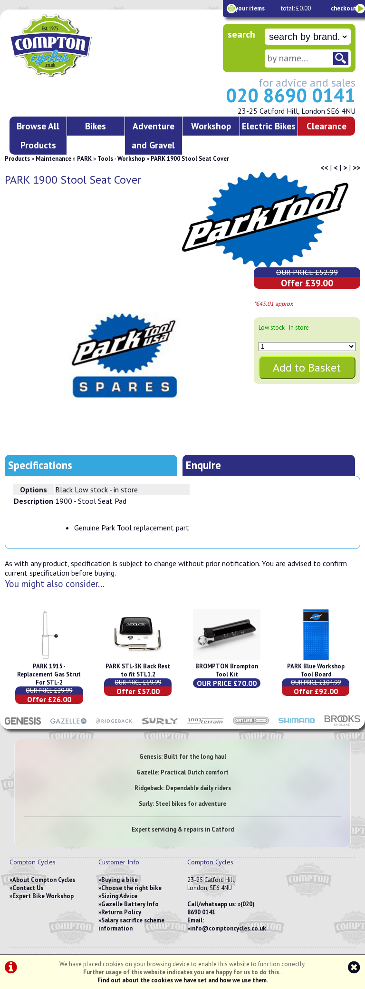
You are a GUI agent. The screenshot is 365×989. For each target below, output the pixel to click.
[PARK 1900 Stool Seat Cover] (123, 356)
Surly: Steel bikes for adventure (182, 804)
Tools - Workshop (121, 159)
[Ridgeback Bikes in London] (114, 724)
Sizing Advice (119, 896)
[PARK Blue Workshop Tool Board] (315, 658)
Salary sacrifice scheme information (131, 924)
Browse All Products (38, 135)
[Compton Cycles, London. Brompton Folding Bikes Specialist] (76, 75)
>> (356, 167)
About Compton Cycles (43, 880)
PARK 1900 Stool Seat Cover (190, 159)
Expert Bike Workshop (43, 896)
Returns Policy (121, 912)
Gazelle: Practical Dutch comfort (182, 772)
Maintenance (53, 159)
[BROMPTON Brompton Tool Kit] (226, 658)
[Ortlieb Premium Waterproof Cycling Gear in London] (251, 724)
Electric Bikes (269, 126)
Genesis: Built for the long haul (182, 757)
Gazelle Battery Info (130, 904)
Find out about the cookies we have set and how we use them (182, 980)
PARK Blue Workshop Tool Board (316, 670)
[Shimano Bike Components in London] (297, 724)
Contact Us (27, 888)
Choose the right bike (131, 888)
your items (250, 8)
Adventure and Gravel (153, 135)
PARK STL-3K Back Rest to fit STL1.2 (138, 670)
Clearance (326, 126)
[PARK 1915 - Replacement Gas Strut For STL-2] (49, 658)
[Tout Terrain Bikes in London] (205, 724)
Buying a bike (119, 880)
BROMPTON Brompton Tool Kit (226, 670)
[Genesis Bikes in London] (23, 724)
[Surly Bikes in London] (160, 724)
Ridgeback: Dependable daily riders (182, 788)
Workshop (211, 126)
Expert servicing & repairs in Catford (183, 829)
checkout (343, 8)
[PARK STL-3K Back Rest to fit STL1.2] (138, 658)
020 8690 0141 (290, 95)
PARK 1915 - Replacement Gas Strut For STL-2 (49, 674)
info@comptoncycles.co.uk (228, 928)
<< (324, 167)
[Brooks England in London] (342, 724)
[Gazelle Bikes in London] (68, 724)
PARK (84, 159)
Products (17, 159)
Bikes (95, 126)
